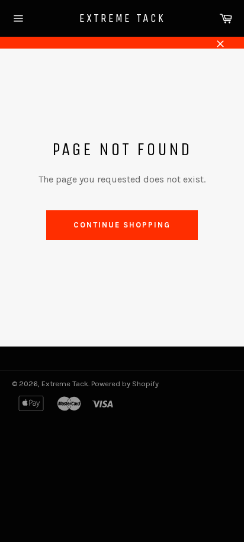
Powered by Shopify (125, 383)
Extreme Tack (122, 18)
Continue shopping (121, 224)
